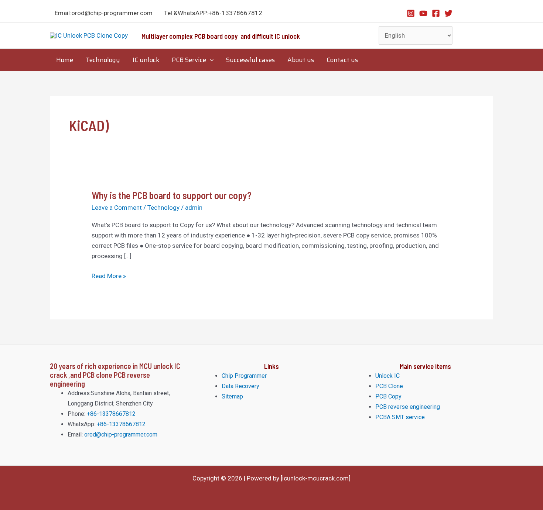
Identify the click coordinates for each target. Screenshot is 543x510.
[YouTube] (423, 13)
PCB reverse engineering (407, 406)
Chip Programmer (244, 375)
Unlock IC (387, 375)
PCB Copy (388, 396)
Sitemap (232, 396)
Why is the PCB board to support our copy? (172, 195)
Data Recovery (240, 386)
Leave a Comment (117, 207)
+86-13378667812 (110, 413)
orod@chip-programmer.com (120, 434)
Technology (163, 207)
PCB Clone (389, 386)
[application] (210, 60)
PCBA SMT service (400, 417)
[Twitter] (448, 13)
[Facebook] (436, 13)
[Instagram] (411, 13)
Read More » (109, 276)
